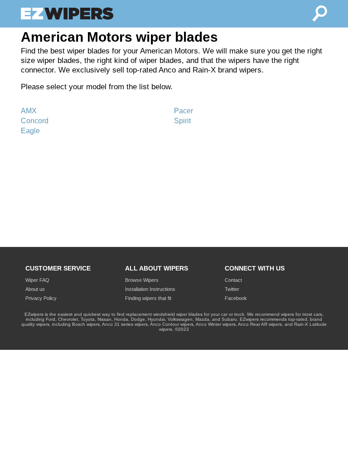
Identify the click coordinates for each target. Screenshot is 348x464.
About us (35, 289)
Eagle (30, 131)
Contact (233, 280)
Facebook (236, 298)
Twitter (232, 289)
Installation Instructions (150, 289)
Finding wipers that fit (148, 298)
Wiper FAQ (37, 280)
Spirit (182, 121)
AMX (29, 111)
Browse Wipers (142, 280)
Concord (34, 121)
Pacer (183, 111)
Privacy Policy (41, 298)
